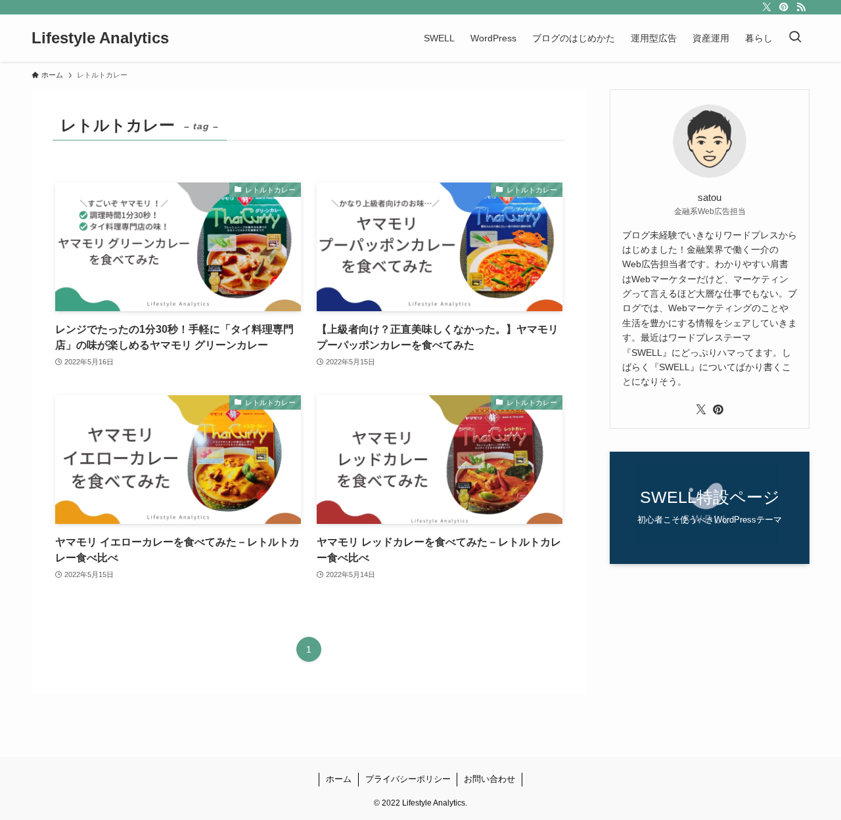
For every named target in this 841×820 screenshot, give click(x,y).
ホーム (339, 779)
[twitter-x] (766, 7)
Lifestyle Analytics (100, 38)
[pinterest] (783, 7)
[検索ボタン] (795, 38)
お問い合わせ (489, 779)
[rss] (800, 7)
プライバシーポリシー (408, 779)
